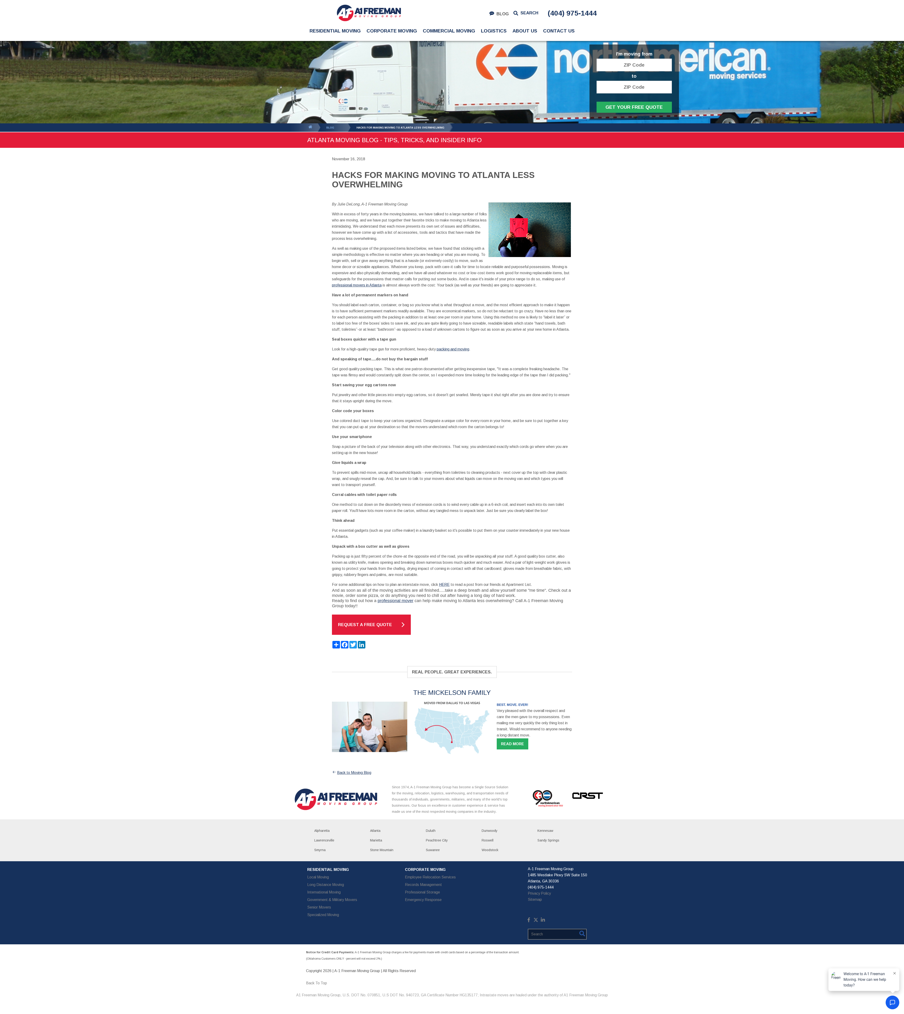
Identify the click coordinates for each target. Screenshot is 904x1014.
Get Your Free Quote (634, 107)
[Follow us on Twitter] (535, 921)
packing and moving (453, 349)
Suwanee (433, 850)
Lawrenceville (324, 840)
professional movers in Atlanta (357, 285)
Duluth (431, 831)
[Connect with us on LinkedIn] (543, 921)
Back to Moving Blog (354, 773)
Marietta (376, 840)
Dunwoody (489, 831)
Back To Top (316, 983)
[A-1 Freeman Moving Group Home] (369, 13)
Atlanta (375, 831)
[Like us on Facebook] (528, 921)
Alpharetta (322, 831)
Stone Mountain (381, 850)
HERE (444, 585)
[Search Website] (582, 934)
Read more (512, 744)
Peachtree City (437, 840)
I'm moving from (634, 54)
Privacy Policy (539, 893)
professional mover (395, 600)
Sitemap (535, 899)
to (634, 76)
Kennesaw (545, 831)
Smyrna (320, 850)
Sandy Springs (548, 840)
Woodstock (490, 850)
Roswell (487, 840)
